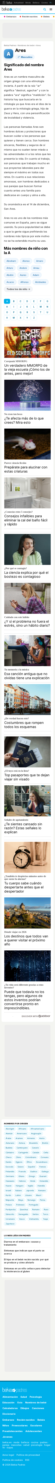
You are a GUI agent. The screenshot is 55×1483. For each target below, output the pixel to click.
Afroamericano (37, 1129)
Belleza (36, 3)
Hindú (32, 1181)
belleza (25, 1442)
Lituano (28, 1195)
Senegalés (23, 1214)
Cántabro (10, 1152)
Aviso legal (8, 1455)
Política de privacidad (28, 1455)
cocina (34, 1442)
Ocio (19, 1402)
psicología (36, 1445)
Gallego (45, 1171)
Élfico (29, 1162)
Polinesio (20, 1205)
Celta (46, 1152)
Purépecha (11, 1209)
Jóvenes (7, 1436)
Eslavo (21, 1167)
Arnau (36, 268)
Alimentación (10, 1396)
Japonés (30, 1190)
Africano (22, 1129)
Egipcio (19, 1162)
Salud (23, 1396)
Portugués (33, 1205)
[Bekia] (7, 2)
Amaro (39, 260)
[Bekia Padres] (11, 9)
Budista (9, 1148)
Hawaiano (10, 1181)
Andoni (23, 268)
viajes (10, 1447)
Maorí (38, 1195)
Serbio (36, 1214)
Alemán (9, 1133)
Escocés (9, 1167)
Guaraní (42, 1176)
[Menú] (51, 9)
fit (3, 1447)
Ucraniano (10, 1219)
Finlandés (10, 1171)
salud (26, 1445)
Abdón (10, 275)
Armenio (31, 1138)
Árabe (8, 1138)
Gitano (21, 1176)
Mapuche (10, 1200)
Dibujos (24, 1408)
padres (44, 1442)
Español (31, 1167)
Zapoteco (10, 1224)
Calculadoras (10, 1408)
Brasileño (33, 1143)
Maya (20, 1200)
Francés (22, 1171)
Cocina (44, 3)
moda (16, 1442)
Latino (18, 1195)
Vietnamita (34, 1219)
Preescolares (20, 1425)
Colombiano (30, 1157)
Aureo (23, 275)
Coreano (45, 1157)
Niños (5, 1425)
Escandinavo (42, 1162)
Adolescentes (33, 1431)
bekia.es (7, 1442)
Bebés (41, 1419)
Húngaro (20, 1186)
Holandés (44, 1181)
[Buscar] (44, 9)
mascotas (16, 1445)
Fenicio (42, 1167)
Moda (28, 3)
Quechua (24, 1209)
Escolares (36, 1425)
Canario (35, 1148)
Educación (8, 1402)
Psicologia (36, 1396)
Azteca (22, 1143)
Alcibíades (40, 282)
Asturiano (10, 1143)
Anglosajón (36, 1133)
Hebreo (22, 1181)
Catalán (36, 1152)
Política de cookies (12, 1460)
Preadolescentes (12, 1431)
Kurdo (8, 1195)
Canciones (38, 1408)
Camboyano (22, 1148)
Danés (8, 1162)
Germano (10, 1176)
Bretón (45, 1143)
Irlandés (41, 1186)
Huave (8, 1186)
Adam (36, 275)
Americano (22, 1133)
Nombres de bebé (26, 45)
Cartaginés (23, 1152)
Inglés (30, 1186)
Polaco (9, 1205)
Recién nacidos (26, 1419)
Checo (9, 1157)
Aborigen (10, 1129)
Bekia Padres (10, 45)
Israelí (8, 1190)
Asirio (42, 1138)
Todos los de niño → (18, 289)
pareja (5, 1445)
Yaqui (45, 1219)
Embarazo (8, 1419)
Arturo (10, 268)
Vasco (22, 1219)
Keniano (42, 1190)
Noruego (32, 1200)
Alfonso (24, 282)
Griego (32, 1176)
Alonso (26, 260)
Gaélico (33, 1171)
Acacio (10, 282)
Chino (18, 1157)
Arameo (19, 1138)
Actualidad (19, 3)
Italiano (18, 1190)
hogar (47, 1445)
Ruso (46, 1209)
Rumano (36, 1209)
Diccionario (9, 1413)
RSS (27, 1460)
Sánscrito (10, 1214)
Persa (42, 1200)
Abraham (11, 260)
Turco (45, 1214)
